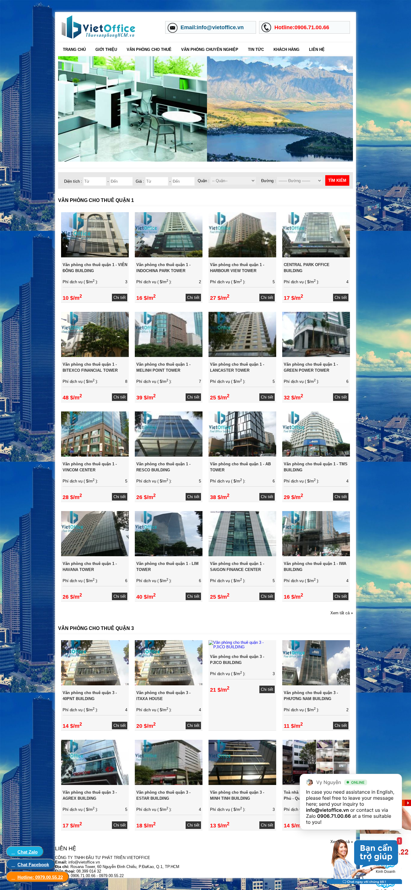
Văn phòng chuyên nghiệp (209, 49)
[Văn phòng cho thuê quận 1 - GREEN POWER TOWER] (316, 355)
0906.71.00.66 (334, 816)
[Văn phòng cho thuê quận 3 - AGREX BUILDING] (95, 783)
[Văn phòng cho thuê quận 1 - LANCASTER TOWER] (242, 355)
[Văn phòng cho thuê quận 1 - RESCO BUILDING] (168, 455)
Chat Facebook (33, 864)
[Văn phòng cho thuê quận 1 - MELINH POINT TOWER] (168, 355)
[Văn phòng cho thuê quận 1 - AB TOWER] (242, 455)
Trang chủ (74, 49)
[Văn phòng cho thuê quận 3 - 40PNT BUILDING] (95, 684)
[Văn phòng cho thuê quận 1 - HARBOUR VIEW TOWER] (242, 256)
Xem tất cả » (341, 613)
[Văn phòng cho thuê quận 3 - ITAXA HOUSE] (168, 684)
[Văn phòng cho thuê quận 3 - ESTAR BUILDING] (168, 783)
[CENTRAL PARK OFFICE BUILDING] (316, 256)
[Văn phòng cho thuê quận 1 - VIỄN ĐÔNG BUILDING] (95, 256)
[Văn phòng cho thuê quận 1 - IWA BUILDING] (316, 555)
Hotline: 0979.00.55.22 (40, 877)
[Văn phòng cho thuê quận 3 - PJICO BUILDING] (242, 647)
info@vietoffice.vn (327, 810)
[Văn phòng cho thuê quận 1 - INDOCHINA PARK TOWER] (168, 256)
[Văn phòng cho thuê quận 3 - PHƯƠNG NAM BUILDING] (316, 684)
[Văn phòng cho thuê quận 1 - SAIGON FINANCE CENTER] (242, 555)
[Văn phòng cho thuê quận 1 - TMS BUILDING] (316, 455)
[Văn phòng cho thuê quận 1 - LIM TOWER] (168, 555)
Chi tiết (119, 297)
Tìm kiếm (337, 180)
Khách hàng (286, 49)
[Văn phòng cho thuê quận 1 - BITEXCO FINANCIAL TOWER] (95, 355)
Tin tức (256, 49)
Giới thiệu (106, 49)
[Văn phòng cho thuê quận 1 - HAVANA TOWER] (95, 555)
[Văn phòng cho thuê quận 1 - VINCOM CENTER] (95, 455)
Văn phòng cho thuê (149, 49)
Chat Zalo (27, 851)
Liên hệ (317, 49)
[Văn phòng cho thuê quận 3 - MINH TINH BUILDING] (242, 783)
